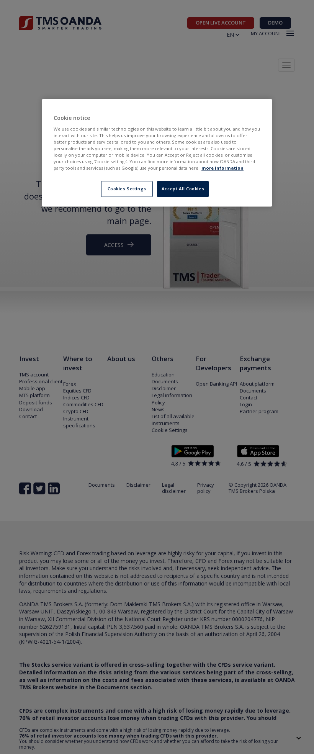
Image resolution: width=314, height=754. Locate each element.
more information (222, 168)
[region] (157, 153)
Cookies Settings (127, 189)
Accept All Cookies (183, 189)
